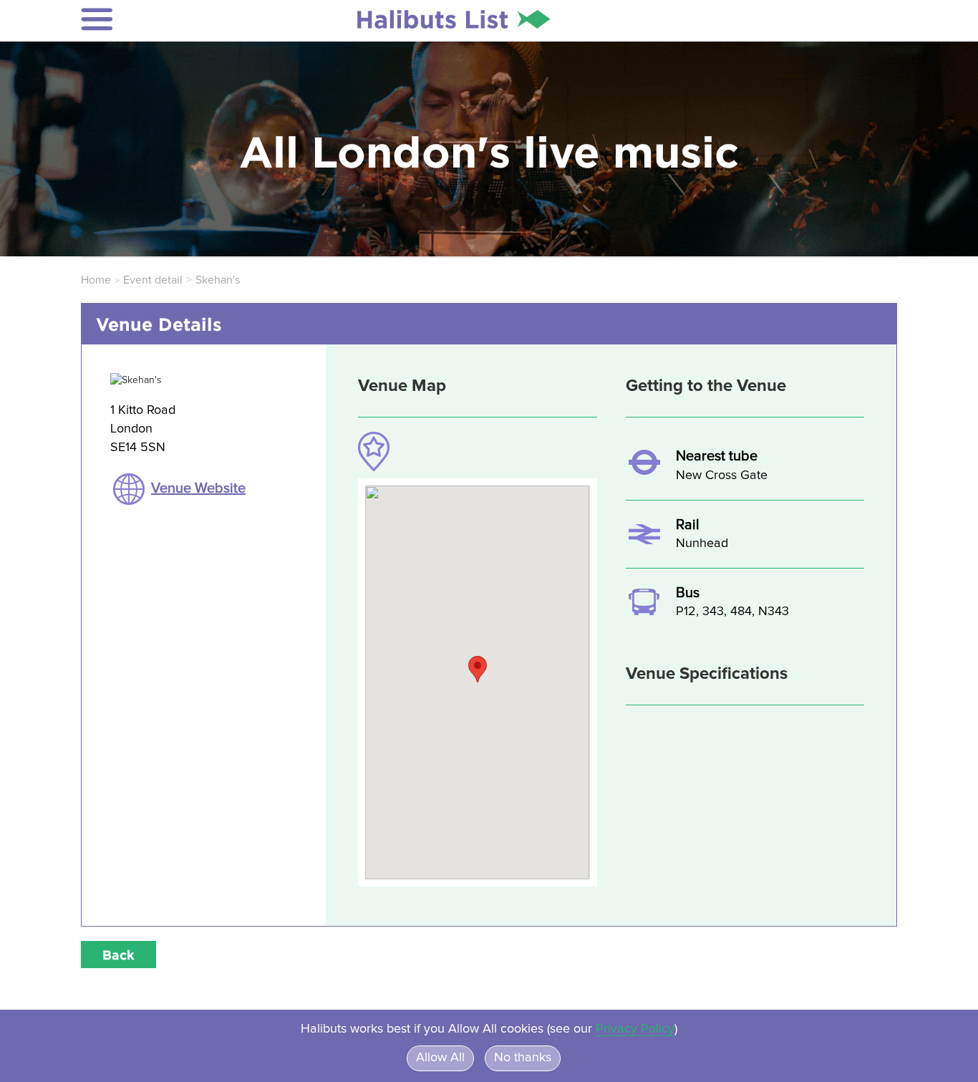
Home (96, 280)
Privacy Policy (635, 1029)
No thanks (522, 1057)
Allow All (440, 1057)
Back (118, 954)
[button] (175, 19)
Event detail (153, 280)
